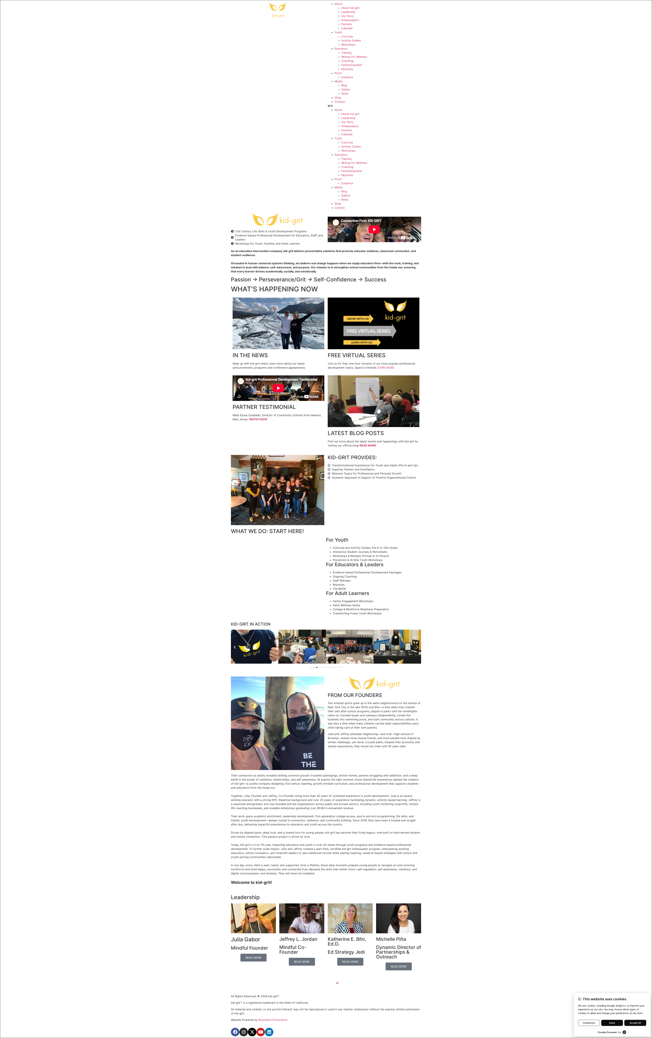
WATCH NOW (258, 419)
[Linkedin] (269, 1032)
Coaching (347, 61)
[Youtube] (260, 1032)
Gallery (345, 89)
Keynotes (347, 69)
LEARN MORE (385, 367)
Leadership (348, 12)
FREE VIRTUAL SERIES (357, 355)
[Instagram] (243, 1032)
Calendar (347, 28)
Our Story (347, 16)
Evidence (347, 77)
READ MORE (368, 445)
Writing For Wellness (354, 56)
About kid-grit (350, 8)
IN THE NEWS (250, 355)
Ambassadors (350, 20)
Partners (346, 24)
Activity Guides (351, 40)
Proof (338, 73)
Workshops (348, 44)
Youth (338, 32)
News (344, 93)
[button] (374, 106)
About (338, 3)
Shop (337, 97)
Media (338, 81)
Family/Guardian (351, 65)
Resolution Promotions (272, 1020)
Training (346, 52)
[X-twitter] (252, 1032)
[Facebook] (235, 1032)
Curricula (347, 36)
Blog (344, 85)
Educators (341, 48)
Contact (339, 101)
